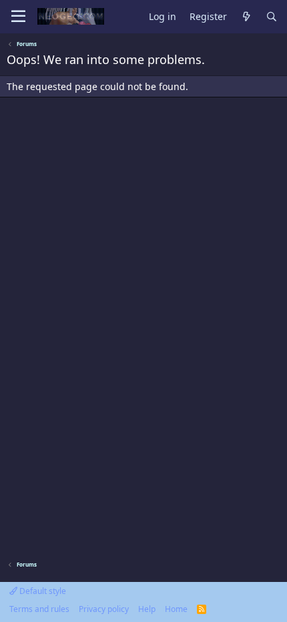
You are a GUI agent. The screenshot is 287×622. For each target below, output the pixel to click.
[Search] (271, 17)
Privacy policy (104, 609)
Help (147, 609)
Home (176, 609)
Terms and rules (39, 609)
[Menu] (18, 16)
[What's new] (246, 17)
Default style (41, 591)
